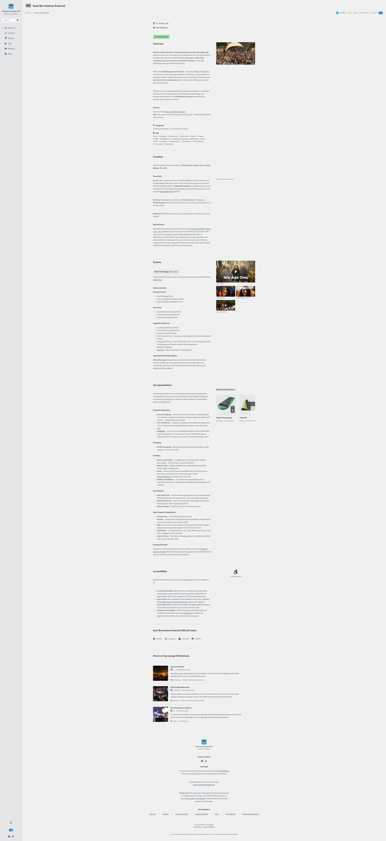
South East (175, 701)
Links (380, 13)
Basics (243, 421)
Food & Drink (200, 701)
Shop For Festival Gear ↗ (226, 389)
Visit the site (187, 613)
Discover (29, 13)
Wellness (163, 136)
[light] (11, 830)
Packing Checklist (201, 814)
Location (349, 13)
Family (201, 136)
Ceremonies (186, 141)
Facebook (185, 639)
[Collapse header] (11, 823)
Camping (220, 421)
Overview (343, 13)
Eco (155, 136)
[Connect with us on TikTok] (13, 836)
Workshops (165, 139)
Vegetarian (169, 144)
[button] (182, 272)
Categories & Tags (182, 814)
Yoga (203, 139)
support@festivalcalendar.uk (204, 785)
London (174, 721)
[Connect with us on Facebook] (9, 836)
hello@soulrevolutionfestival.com (174, 602)
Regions (166, 814)
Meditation (194, 139)
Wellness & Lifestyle (161, 129)
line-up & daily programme (175, 112)
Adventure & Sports (188, 701)
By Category (190, 798)
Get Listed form (223, 771)
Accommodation (364, 13)
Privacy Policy (197, 827)
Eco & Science (184, 721)
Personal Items (252, 421)
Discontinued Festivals (250, 814)
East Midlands (176, 680)
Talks (156, 139)
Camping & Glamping (180, 139)
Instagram (172, 639)
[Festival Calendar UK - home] (11, 6)
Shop (217, 814)
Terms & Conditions (209, 827)
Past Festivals (230, 814)
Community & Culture (180, 129)
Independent (175, 141)
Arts (156, 141)
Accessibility (374, 13)
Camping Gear (230, 421)
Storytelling (198, 141)
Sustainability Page (167, 191)
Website (159, 639)
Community (173, 136)
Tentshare (160, 350)
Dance (193, 136)
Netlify (211, 825)
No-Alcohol (158, 144)
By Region (201, 798)
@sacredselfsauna (163, 477)
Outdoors (163, 141)
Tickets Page (157, 280)
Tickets (356, 13)
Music (186, 680)
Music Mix (184, 136)
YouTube (198, 639)
